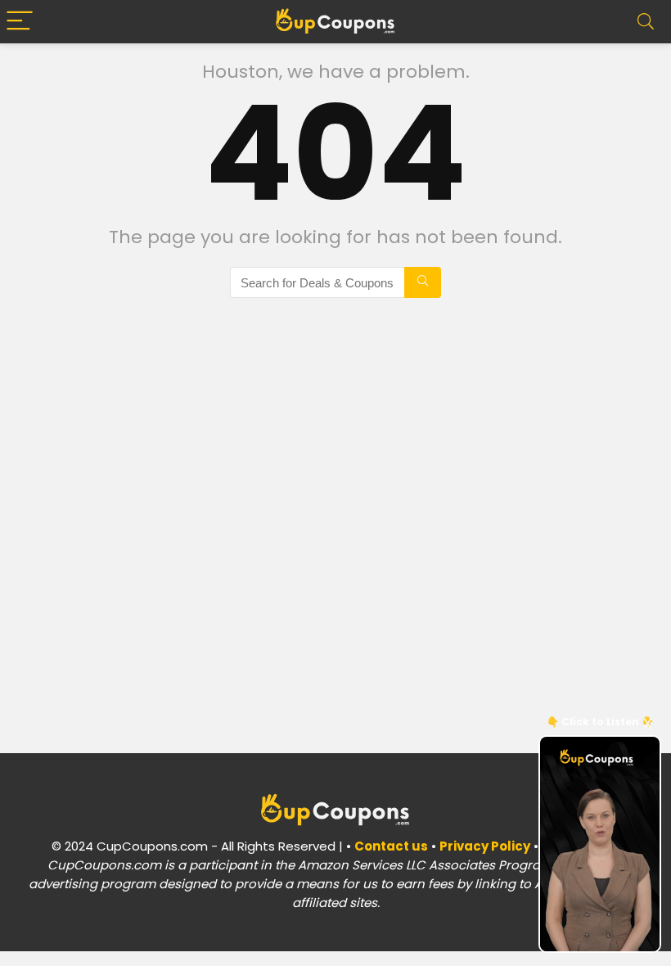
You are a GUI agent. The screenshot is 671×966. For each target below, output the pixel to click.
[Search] (645, 21)
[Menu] (19, 21)
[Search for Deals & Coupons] (422, 282)
